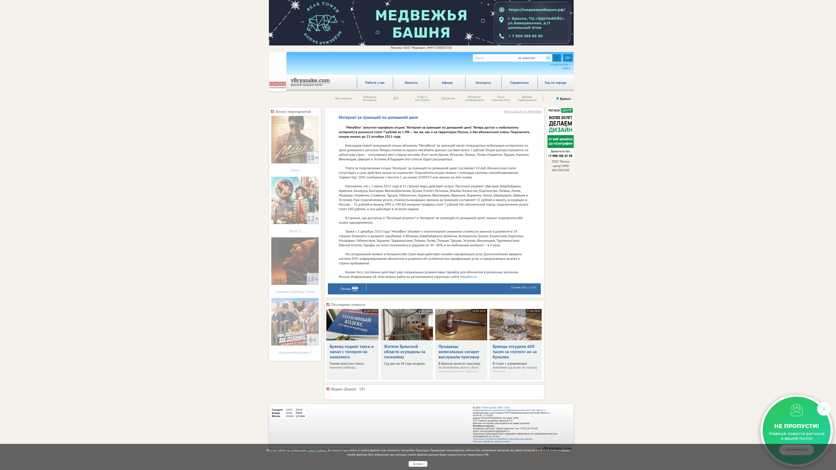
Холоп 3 (304, 223)
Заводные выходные (370, 98)
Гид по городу (555, 82)
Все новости (343, 98)
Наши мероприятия (501, 98)
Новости (411, 82)
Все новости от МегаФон (523, 111)
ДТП (396, 98)
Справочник (519, 82)
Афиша (447, 82)
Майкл (304, 162)
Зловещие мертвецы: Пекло (297, 284)
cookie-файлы (317, 450)
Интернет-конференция (474, 98)
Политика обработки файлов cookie (491, 441)
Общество (448, 98)
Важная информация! (527, 98)
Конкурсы (483, 82)
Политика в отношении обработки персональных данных (503, 439)
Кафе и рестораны (422, 98)
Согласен (418, 463)
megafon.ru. (468, 276)
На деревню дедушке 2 (297, 344)
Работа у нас (375, 82)
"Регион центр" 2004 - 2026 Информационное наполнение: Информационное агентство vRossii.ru (509, 409)
